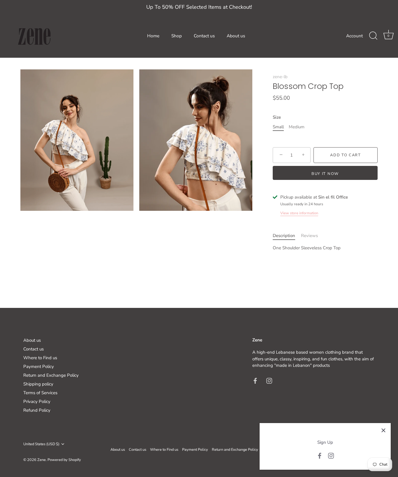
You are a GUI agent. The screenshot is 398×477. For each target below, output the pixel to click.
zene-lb (280, 77)
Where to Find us (40, 358)
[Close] (383, 430)
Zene (41, 459)
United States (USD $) (41, 444)
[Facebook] (320, 455)
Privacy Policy (36, 401)
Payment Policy (38, 366)
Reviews (309, 236)
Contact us (204, 36)
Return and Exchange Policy (51, 375)
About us (236, 36)
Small (278, 126)
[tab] (287, 235)
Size (277, 117)
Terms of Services (40, 393)
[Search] (373, 35)
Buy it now (325, 173)
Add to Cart (345, 155)
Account (354, 36)
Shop (176, 36)
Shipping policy (38, 384)
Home (153, 36)
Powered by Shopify (64, 459)
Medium (296, 126)
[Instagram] (331, 455)
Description (284, 236)
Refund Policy (36, 410)
